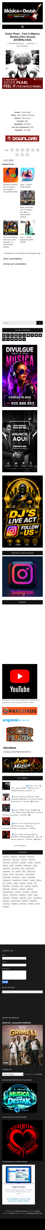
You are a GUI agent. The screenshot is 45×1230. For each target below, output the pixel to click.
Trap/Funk (23, 903)
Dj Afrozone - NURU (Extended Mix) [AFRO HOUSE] (24, 794)
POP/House (6, 886)
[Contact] (20, 339)
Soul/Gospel (37, 898)
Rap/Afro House (8, 892)
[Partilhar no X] (8, 160)
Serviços (14, 898)
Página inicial (25, 253)
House (24, 877)
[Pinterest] (16, 335)
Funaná (18, 871)
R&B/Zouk (30, 889)
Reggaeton (13, 895)
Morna (16, 883)
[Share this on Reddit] (22, 155)
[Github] (32, 335)
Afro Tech (6, 862)
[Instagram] (24, 335)
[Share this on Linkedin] (33, 150)
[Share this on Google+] (17, 150)
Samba (30, 895)
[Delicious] (12, 339)
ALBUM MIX (23, 862)
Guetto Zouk (19, 874)
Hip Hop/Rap (16, 877)
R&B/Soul (14, 889)
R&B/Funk (27, 886)
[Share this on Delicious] (17, 155)
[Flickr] (36, 335)
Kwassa (39, 880)
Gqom (11, 874)
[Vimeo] (40, 335)
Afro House (31, 43)
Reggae (5, 895)
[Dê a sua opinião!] (6, 160)
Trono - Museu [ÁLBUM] (17, 783)
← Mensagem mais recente (11, 253)
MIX (4, 883)
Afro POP (24, 859)
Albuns (30, 862)
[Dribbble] (4, 339)
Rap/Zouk (34, 892)
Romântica (22, 895)
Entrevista (6, 871)
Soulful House (15, 901)
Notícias (22, 883)
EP (13, 871)
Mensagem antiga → (35, 253)
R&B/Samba (6, 889)
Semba (36, 895)
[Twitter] (4, 335)
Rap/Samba (26, 892)
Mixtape (9, 883)
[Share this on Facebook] (22, 150)
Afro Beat (14, 856)
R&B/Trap (22, 889)
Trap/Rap (31, 903)
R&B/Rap (35, 886)
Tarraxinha (33, 901)
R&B (22, 886)
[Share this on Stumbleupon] (38, 150)
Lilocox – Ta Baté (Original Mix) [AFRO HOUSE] (26, 240)
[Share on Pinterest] (27, 150)
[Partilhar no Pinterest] (12, 160)
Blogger (28, 845)
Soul (29, 898)
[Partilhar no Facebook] (10, 160)
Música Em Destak (21, 1211)
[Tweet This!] (12, 150)
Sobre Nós (23, 898)
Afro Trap (14, 862)
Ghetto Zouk (31, 871)
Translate (39, 1074)
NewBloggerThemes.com (34, 1213)
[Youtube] (28, 335)
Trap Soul (6, 903)
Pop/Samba (15, 886)
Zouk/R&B (6, 906)
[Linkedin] (20, 335)
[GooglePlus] (12, 335)
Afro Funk (31, 856)
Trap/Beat (14, 903)
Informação (6, 880)
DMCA (22, 868)
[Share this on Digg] (27, 155)
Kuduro (32, 880)
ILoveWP (12, 1213)
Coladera (19, 865)
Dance (35, 865)
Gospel (5, 874)
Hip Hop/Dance (29, 874)
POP (35, 883)
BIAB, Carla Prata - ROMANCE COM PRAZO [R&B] (24, 832)
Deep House (15, 868)
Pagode (29, 883)
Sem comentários (22, 46)
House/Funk (31, 877)
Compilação (27, 865)
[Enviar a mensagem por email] (4, 160)
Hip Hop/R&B (6, 877)
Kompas (25, 880)
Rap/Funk (18, 892)
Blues (12, 865)
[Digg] (8, 339)
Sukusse (25, 901)
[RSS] (24, 339)
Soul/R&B (6, 901)
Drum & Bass (30, 868)
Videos (38, 903)
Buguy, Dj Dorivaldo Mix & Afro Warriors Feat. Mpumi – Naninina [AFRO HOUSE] (26, 212)
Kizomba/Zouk (17, 880)
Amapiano (38, 862)
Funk (23, 871)
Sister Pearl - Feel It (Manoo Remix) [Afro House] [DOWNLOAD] (22, 36)
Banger (5, 865)
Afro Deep (22, 856)
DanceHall (6, 868)
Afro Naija (15, 859)
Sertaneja (6, 898)
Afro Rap (32, 859)
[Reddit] (16, 339)
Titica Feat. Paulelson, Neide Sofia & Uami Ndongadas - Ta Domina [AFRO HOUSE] (10, 242)
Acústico (6, 856)
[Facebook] (8, 335)
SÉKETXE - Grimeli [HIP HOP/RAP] (16, 1023)
